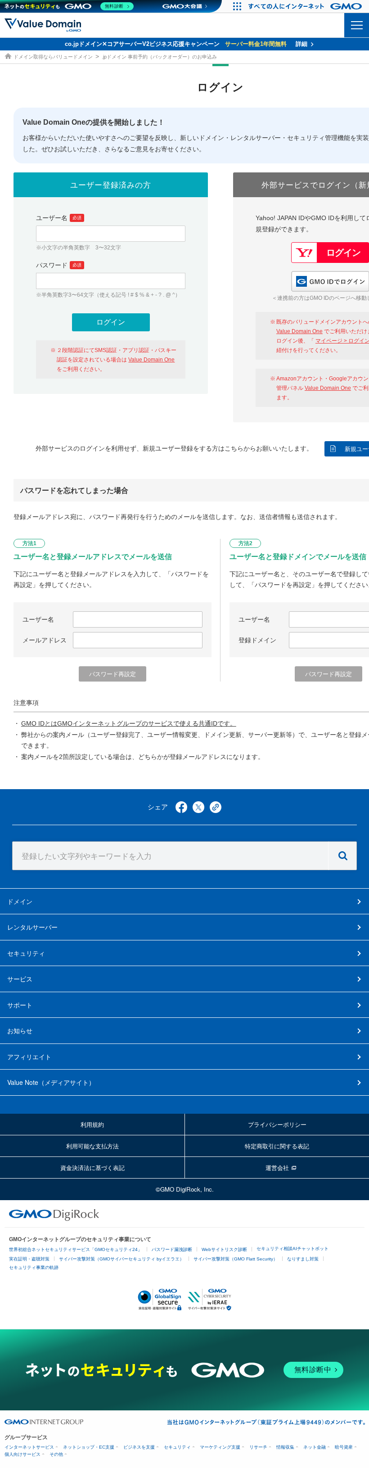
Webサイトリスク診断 (224, 1249)
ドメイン (19, 901)
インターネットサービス (29, 1447)
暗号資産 (344, 1447)
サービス (19, 978)
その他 (56, 1454)
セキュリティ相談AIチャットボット (292, 1248)
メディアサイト (51, 1082)
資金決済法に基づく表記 (92, 1167)
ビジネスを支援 (139, 1447)
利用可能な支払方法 (92, 1146)
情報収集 (285, 1447)
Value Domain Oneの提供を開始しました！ (93, 122)
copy (215, 807)
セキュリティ (26, 953)
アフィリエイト (29, 1056)
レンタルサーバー (32, 926)
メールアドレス (44, 640)
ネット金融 (314, 1447)
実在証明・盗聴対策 (29, 1258)
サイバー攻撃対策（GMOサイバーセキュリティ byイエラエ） (121, 1258)
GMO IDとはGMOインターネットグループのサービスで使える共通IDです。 (128, 723)
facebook (181, 807)
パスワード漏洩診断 (172, 1249)
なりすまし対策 (303, 1258)
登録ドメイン (257, 640)
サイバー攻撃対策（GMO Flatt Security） (236, 1258)
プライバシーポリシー (277, 1124)
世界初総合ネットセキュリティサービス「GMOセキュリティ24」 (75, 1249)
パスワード (58, 265)
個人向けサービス (22, 1454)
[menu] (356, 25)
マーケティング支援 (220, 1447)
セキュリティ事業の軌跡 (33, 1267)
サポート (19, 1004)
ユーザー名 (58, 217)
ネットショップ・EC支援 (88, 1447)
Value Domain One (151, 360)
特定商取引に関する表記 (277, 1146)
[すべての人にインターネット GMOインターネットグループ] (306, 6)
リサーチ (258, 1447)
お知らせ (19, 1030)
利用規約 (92, 1124)
